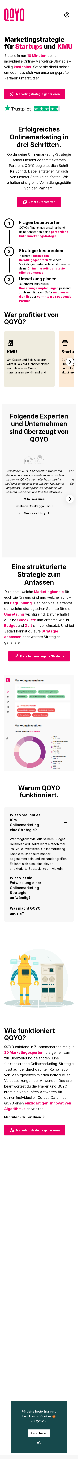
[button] (39, 822)
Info (39, 1442)
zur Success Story (32, 513)
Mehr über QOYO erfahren (22, 1117)
